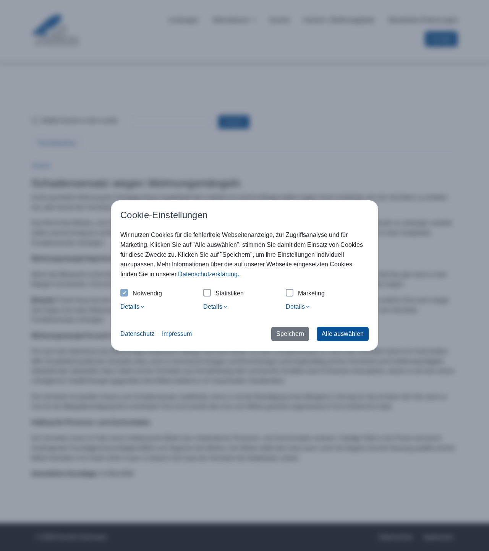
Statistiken (229, 293)
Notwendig (147, 293)
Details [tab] (129, 306)
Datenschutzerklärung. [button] (208, 274)
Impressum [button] (177, 334)
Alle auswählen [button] (343, 334)
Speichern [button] (290, 334)
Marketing (311, 293)
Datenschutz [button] (137, 334)
